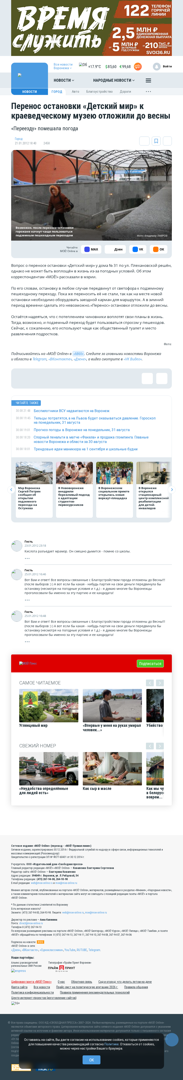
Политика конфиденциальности (32, 992)
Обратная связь (81, 982)
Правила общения (136, 987)
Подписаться (150, 663)
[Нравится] (21, 378)
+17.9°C (94, 66)
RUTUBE (82, 950)
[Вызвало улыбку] (35, 378)
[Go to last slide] (11, 490)
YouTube (69, 950)
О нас (61, 982)
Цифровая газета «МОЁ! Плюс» (31, 982)
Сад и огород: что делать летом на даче (125, 982)
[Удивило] (64, 378)
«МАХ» (78, 353)
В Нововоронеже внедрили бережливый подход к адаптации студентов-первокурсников (74, 496)
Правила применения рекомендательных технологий (95, 992)
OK (91, 1060)
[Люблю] (50, 378)
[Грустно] (79, 378)
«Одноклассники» (51, 950)
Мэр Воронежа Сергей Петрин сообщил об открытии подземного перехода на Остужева (29, 498)
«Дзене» (80, 359)
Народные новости (112, 80)
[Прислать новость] (138, 67)
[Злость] (93, 378)
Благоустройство (99, 91)
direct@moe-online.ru (31, 923)
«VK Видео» (133, 359)
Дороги (125, 91)
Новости (63, 80)
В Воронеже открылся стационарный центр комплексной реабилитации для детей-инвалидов (154, 498)
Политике (111, 1044)
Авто (75, 91)
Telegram (40, 359)
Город (57, 92)
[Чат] (172, 1039)
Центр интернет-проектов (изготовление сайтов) (44, 998)
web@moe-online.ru (42, 883)
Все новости (42, 987)
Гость (29, 541)
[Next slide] (172, 490)
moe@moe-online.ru (66, 883)
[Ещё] (148, 81)
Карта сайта (19, 987)
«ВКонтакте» (60, 359)
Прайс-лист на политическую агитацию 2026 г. (87, 987)
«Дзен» (16, 950)
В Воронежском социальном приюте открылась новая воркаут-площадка (113, 493)
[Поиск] (164, 80)
